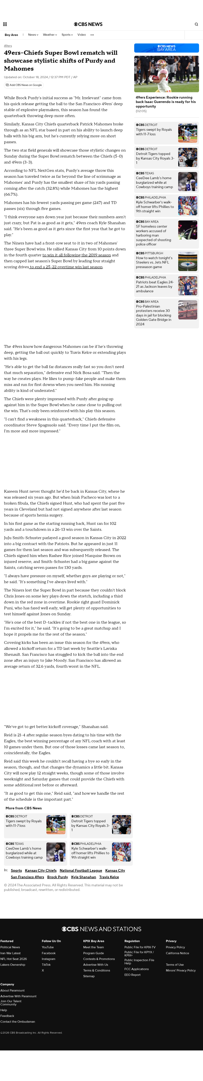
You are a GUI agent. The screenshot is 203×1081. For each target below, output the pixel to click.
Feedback (7, 1016)
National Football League (81, 870)
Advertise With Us (95, 964)
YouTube (48, 947)
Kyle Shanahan (83, 877)
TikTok (46, 964)
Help (3, 1010)
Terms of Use (175, 964)
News (32, 35)
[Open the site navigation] (31, 24)
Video (82, 35)
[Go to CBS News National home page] (88, 24)
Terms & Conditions (96, 970)
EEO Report (132, 974)
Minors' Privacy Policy (181, 970)
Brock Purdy (57, 877)
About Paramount (12, 990)
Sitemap (89, 976)
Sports (66, 35)
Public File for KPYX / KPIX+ (139, 954)
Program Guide (93, 953)
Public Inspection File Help (139, 962)
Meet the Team (93, 947)
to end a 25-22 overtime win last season (65, 267)
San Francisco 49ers (27, 877)
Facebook (49, 953)
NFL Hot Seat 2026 (13, 959)
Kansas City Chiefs (40, 870)
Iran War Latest (10, 953)
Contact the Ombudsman (17, 1021)
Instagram (48, 959)
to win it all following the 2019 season (76, 255)
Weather (49, 35)
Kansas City (115, 870)
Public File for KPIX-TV (140, 947)
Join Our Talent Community (10, 1003)
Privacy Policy (175, 947)
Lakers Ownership (12, 964)
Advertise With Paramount (18, 996)
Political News (10, 947)
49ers (8, 45)
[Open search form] (196, 24)
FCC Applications (136, 969)
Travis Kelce (109, 877)
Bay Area (11, 35)
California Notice (177, 953)
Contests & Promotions (99, 959)
